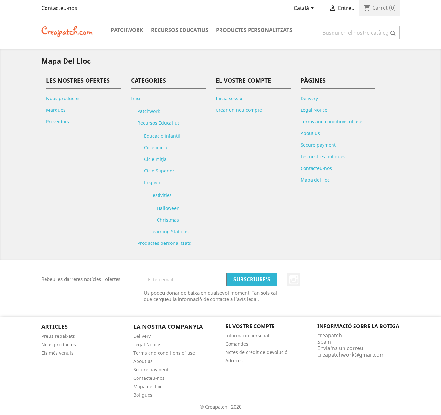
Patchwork (127, 30)
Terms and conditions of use (331, 122)
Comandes (236, 344)
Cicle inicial (156, 147)
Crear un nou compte (239, 110)
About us (310, 133)
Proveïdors (57, 122)
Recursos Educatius (179, 30)
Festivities (161, 195)
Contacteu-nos (59, 8)
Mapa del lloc (315, 180)
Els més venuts (57, 353)
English (152, 182)
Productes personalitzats (254, 30)
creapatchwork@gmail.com (351, 354)
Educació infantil (162, 136)
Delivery (309, 98)
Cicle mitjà (155, 159)
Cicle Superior (159, 171)
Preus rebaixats (58, 336)
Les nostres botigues (323, 156)
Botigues (142, 395)
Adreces (234, 361)
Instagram (293, 279)
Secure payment (318, 145)
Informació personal (247, 335)
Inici (135, 98)
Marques (56, 110)
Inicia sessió (229, 98)
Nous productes (63, 98)
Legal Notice (314, 110)
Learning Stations (169, 231)
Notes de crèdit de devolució (256, 352)
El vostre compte (250, 326)
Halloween (168, 208)
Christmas (168, 220)
